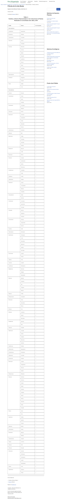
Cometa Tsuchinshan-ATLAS (51, 97)
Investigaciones (15, 4)
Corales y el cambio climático (52, 67)
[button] (26, 1)
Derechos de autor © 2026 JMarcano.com (14, 498)
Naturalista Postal (52, 1)
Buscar (58, 9)
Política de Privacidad (11, 496)
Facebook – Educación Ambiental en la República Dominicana (14, 489)
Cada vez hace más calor (51, 18)
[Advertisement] (51, 41)
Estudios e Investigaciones (8, 4)
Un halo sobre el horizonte (51, 86)
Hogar (1, 4)
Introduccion (14, 484)
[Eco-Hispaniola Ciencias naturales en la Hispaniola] (13, 2)
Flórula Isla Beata (22, 4)
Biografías (36, 1)
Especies (13, 14)
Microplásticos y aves (50, 60)
